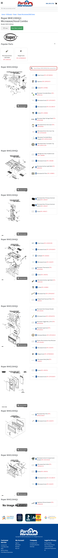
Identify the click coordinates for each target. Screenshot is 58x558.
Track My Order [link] (5, 547)
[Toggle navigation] (2, 3)
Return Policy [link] (4, 550)
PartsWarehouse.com (28, 536)
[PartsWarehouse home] (28, 3)
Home (3, 14)
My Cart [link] (17, 548)
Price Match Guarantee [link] (7, 552)
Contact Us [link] (4, 545)
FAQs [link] (2, 548)
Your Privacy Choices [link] (49, 544)
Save (6, 28)
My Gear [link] (17, 546)
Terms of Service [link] (48, 546)
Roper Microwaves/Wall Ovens (26, 14)
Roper (15, 14)
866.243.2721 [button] (50, 3)
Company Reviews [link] (34, 544)
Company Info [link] (33, 543)
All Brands (9, 14)
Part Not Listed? (16, 28)
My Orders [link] (18, 544)
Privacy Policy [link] (48, 543)
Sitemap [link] (32, 546)
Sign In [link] (17, 543)
